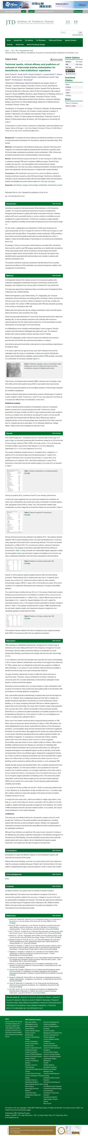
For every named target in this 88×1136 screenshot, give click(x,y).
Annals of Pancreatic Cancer (33, 1056)
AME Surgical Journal (31, 1026)
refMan (68, 93)
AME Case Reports (30, 1022)
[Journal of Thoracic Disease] (42, 21)
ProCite (68, 90)
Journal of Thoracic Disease (51, 1054)
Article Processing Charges (36, 44)
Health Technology (30, 1093)
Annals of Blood (29, 1028)
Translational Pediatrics (50, 1097)
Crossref (49, 929)
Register (31, 11)
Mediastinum (47, 1060)
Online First (20, 44)
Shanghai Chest (48, 1071)
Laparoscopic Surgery (49, 1058)
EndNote (68, 87)
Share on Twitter (71, 106)
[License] (72, 70)
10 (6, 656)
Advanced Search (77, 35)
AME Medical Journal (31, 1024)
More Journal (47, 1103)
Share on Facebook (72, 103)
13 (49, 747)
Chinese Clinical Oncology (33, 1073)
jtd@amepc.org (14, 1117)
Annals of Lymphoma (31, 1052)
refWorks (68, 95)
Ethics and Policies (55, 40)
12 (9, 656)
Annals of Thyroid (30, 1058)
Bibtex (68, 84)
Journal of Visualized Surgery (52, 1056)
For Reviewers (41, 40)
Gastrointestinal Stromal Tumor (34, 1084)
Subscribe (79, 11)
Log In (23, 11)
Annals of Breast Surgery (32, 1030)
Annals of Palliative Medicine (33, 1054)
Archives (10, 44)
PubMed (12, 923)
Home (9, 40)
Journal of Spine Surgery (50, 1052)
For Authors (29, 40)
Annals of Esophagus (31, 1041)
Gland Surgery (29, 1086)
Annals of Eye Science (31, 1043)
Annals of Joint (29, 1045)
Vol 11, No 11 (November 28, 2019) (22, 50)
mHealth (45, 1063)
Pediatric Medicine (48, 1065)
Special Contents (70, 40)
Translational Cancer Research (52, 1086)
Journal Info (18, 40)
